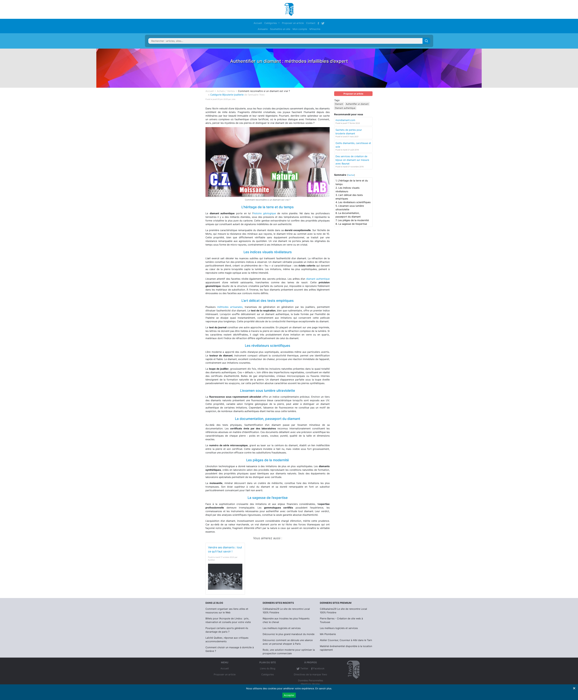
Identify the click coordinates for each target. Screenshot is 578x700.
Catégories (267, 674)
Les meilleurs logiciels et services (282, 628)
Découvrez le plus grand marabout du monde (288, 634)
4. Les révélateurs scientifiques (353, 202)
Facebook (318, 668)
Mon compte (300, 29)
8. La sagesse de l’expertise (351, 223)
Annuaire (263, 29)
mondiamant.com (345, 120)
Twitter (304, 668)
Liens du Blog (267, 668)
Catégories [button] (271, 23)
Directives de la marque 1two (310, 674)
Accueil (258, 23)
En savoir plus (323, 688)
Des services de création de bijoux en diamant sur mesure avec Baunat (352, 160)
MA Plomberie (328, 634)
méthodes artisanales (229, 306)
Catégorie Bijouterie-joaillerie (227, 94)
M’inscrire (314, 29)
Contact (310, 23)
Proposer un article (293, 23)
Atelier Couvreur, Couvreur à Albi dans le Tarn (346, 640)
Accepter (289, 695)
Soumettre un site (280, 29)
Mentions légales (310, 684)
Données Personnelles (310, 680)
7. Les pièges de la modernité (352, 220)
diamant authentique (318, 278)
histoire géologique (264, 213)
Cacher (351, 175)
